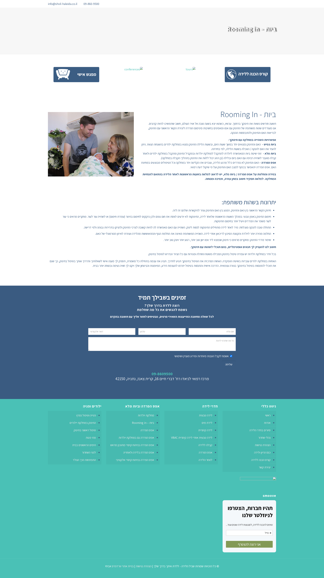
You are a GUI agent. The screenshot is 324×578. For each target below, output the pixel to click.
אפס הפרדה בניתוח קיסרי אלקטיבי (135, 460)
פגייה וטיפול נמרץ (86, 415)
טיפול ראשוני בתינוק (85, 430)
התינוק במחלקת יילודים (83, 423)
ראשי (268, 415)
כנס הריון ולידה (262, 452)
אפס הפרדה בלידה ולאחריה (138, 452)
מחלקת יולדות (146, 415)
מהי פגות (91, 437)
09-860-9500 (91, 4)
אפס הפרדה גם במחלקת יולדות (136, 437)
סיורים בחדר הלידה (260, 430)
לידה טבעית (205, 415)
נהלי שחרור (264, 437)
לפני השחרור (89, 452)
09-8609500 (162, 373)
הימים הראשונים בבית (84, 445)
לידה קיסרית (205, 430)
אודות (267, 423)
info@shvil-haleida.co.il (62, 4)
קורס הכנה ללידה (261, 460)
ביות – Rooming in (143, 423)
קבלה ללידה (205, 445)
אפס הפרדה (205, 452)
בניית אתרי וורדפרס (123, 566)
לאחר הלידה (205, 460)
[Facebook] (118, 4)
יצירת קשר (265, 467)
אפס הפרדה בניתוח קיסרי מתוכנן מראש (132, 445)
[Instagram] (114, 4)
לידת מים (207, 423)
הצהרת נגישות (263, 445)
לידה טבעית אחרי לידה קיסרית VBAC (191, 437)
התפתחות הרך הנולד (84, 460)
